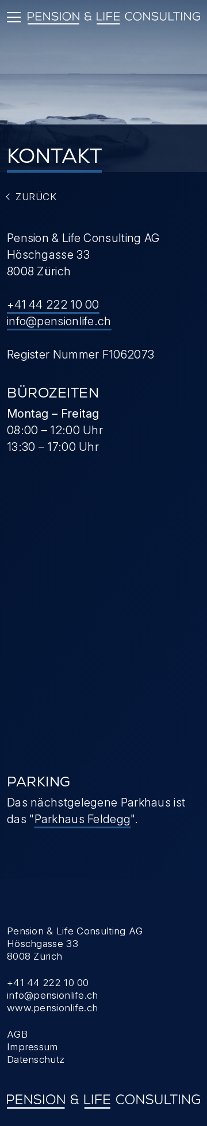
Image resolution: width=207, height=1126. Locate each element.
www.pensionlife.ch (52, 1008)
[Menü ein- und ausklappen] (14, 17)
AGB (17, 1034)
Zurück (36, 196)
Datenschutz (35, 1059)
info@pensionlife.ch (59, 321)
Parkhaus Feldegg (82, 819)
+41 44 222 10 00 (53, 304)
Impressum (32, 1047)
